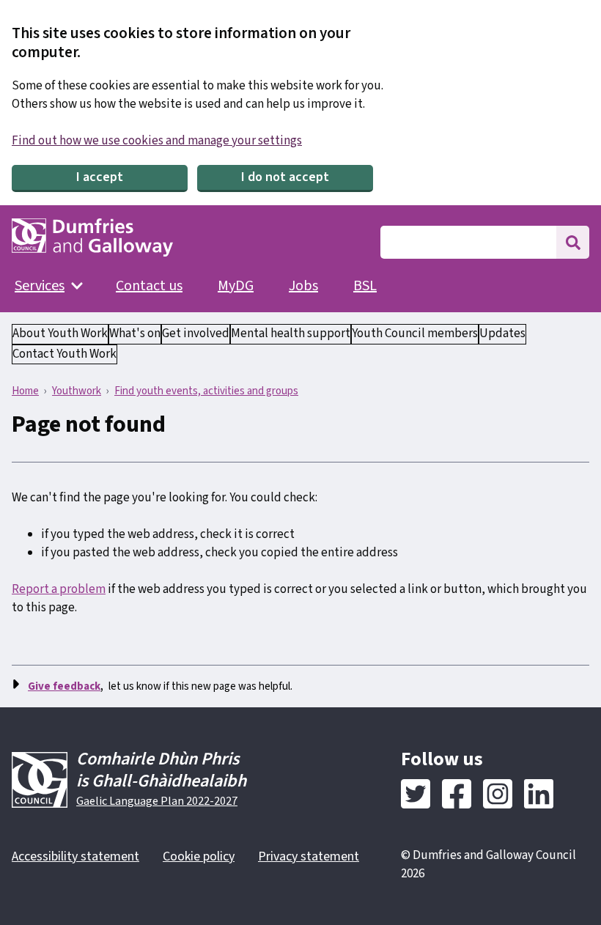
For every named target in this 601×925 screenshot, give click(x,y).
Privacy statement (308, 856)
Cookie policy (199, 856)
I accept (99, 177)
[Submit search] (572, 242)
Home (25, 391)
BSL (365, 286)
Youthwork (76, 391)
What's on (135, 333)
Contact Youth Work (64, 354)
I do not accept (285, 177)
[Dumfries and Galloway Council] (92, 237)
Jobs (303, 286)
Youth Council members (415, 333)
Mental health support (290, 333)
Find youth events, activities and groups (206, 391)
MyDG (236, 286)
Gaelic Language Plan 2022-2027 (156, 801)
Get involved (195, 333)
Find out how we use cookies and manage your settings (157, 141)
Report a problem (59, 589)
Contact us (149, 286)
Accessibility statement (75, 856)
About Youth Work (60, 333)
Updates (502, 333)
